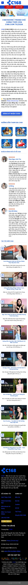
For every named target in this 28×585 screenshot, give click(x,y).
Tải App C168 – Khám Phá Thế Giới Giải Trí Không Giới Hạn (14, 368)
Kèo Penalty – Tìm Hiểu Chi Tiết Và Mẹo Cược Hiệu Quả (14, 421)
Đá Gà (17, 501)
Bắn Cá (17, 497)
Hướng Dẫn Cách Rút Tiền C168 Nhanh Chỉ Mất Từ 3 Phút (14, 342)
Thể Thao (18, 511)
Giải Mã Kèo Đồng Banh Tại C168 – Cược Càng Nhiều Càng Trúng (14, 448)
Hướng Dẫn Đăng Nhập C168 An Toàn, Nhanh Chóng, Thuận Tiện (14, 288)
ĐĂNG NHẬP (19, 7)
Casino (17, 504)
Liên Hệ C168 (5, 517)
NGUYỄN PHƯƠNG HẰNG (12, 551)
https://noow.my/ (13, 101)
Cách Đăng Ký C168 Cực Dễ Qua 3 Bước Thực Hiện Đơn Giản (14, 262)
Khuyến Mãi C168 (20, 515)
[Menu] (2, 2)
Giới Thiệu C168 (6, 497)
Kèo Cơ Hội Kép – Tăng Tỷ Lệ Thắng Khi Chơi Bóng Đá (14, 395)
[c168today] (14, 2)
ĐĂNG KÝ (9, 7)
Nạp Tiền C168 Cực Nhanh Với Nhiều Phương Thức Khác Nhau (14, 315)
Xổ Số (17, 508)
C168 (2, 29)
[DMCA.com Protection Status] (6, 521)
